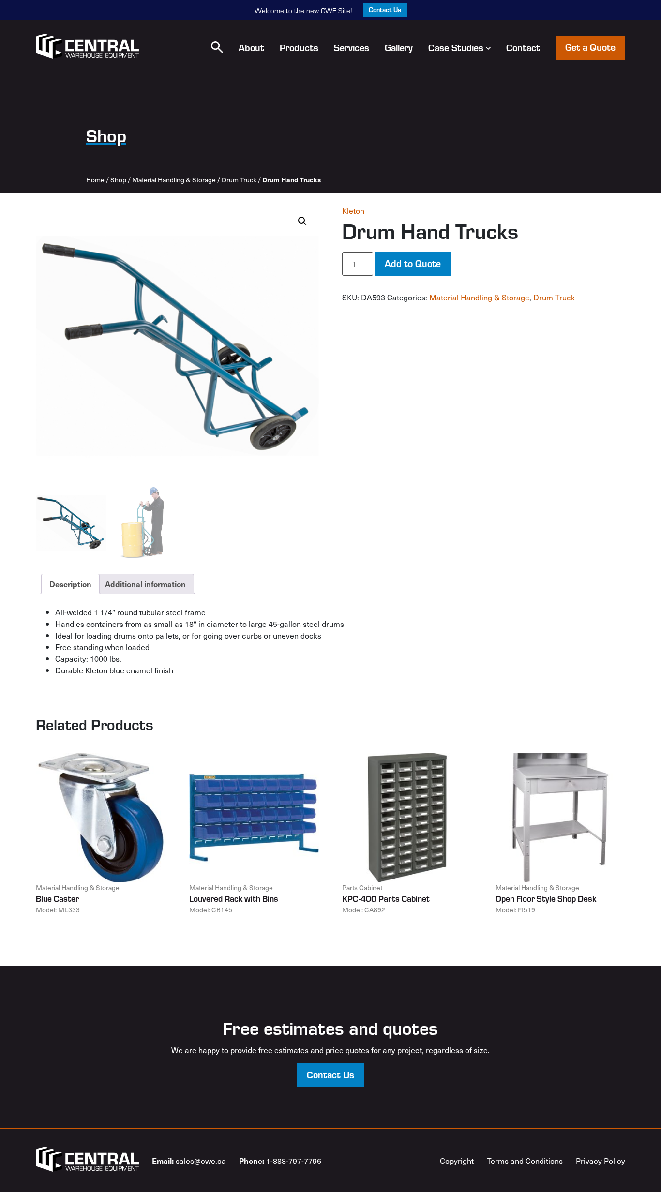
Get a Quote (590, 46)
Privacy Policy (600, 1160)
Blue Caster (57, 898)
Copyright (457, 1160)
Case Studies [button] (455, 47)
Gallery (399, 47)
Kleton (353, 210)
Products (299, 47)
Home (95, 180)
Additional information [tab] (145, 584)
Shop (118, 180)
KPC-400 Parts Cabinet (386, 898)
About (251, 47)
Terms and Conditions (525, 1160)
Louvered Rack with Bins (233, 898)
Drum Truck (239, 180)
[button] (217, 47)
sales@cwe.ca (189, 1160)
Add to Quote (413, 262)
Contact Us (385, 9)
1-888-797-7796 (280, 1160)
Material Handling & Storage (174, 180)
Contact (523, 47)
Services (351, 47)
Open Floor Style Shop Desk (546, 898)
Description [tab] (70, 584)
